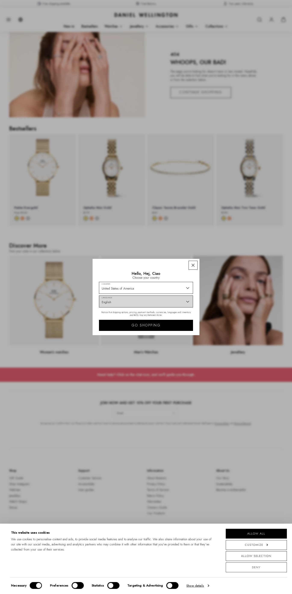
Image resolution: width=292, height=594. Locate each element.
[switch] (78, 585)
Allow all (256, 534)
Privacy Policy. (187, 365)
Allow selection (256, 556)
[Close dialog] (220, 250)
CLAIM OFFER (177, 333)
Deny (256, 567)
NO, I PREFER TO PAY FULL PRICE (176, 347)
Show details (195, 585)
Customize (254, 545)
